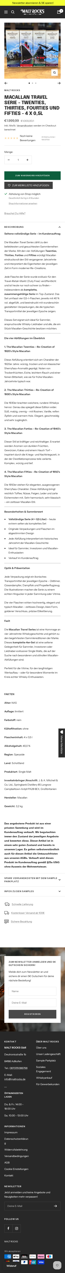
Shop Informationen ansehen (23, 203)
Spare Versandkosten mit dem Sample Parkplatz (30, 880)
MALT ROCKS (12, 90)
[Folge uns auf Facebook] (8, 1228)
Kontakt (8, 1175)
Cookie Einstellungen (16, 1169)
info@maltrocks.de (14, 1079)
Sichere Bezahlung (21, 921)
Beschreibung (14, 227)
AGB (7, 1162)
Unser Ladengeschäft (48, 1054)
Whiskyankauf (44, 1077)
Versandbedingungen (16, 1156)
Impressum (11, 1132)
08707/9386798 (18, 1068)
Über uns (41, 1047)
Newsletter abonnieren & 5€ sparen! (33, 2)
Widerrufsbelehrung (15, 1149)
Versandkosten (25, 125)
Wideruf (11, 1265)
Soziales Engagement (43, 1069)
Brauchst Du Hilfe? (14, 213)
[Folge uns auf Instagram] (16, 1228)
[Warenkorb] (59, 12)
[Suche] (12, 12)
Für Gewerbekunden (47, 1084)
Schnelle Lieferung (22, 904)
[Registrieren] (55, 1206)
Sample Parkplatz (46, 1060)
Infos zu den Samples (19, 891)
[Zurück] (5, 83)
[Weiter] (59, 83)
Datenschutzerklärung (16, 1141)
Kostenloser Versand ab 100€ (28, 913)
